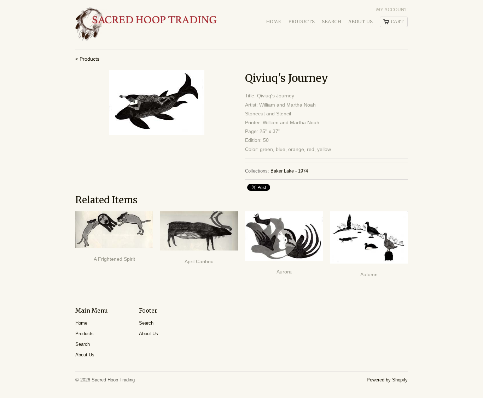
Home (273, 22)
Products (301, 22)
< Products (87, 59)
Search (331, 22)
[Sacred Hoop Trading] (146, 24)
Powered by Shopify (387, 379)
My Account (392, 10)
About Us (360, 22)
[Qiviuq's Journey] (156, 102)
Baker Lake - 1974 (289, 171)
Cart (397, 22)
